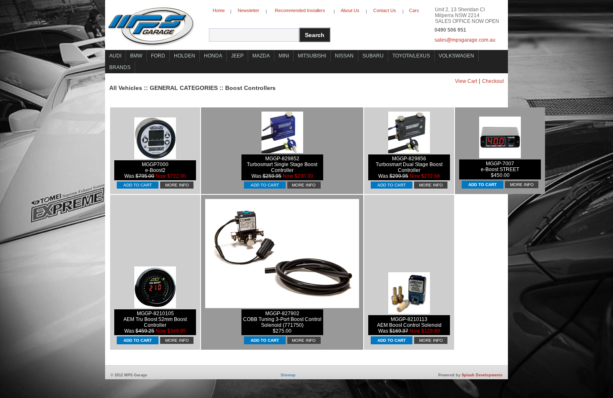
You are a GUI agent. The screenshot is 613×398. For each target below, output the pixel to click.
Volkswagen (456, 56)
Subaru (373, 56)
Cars (414, 10)
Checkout (493, 81)
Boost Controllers (250, 88)
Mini (284, 56)
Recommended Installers (300, 10)
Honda (213, 56)
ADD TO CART (137, 185)
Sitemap (288, 375)
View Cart (466, 81)
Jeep (237, 56)
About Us (350, 10)
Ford (158, 56)
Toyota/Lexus (411, 56)
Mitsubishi (312, 56)
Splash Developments (482, 375)
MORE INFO (177, 185)
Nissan (344, 56)
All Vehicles (125, 88)
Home (219, 10)
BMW (136, 56)
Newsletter (248, 10)
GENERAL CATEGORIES (184, 88)
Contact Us (384, 10)
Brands (120, 67)
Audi (115, 56)
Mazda (261, 56)
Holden (184, 56)
